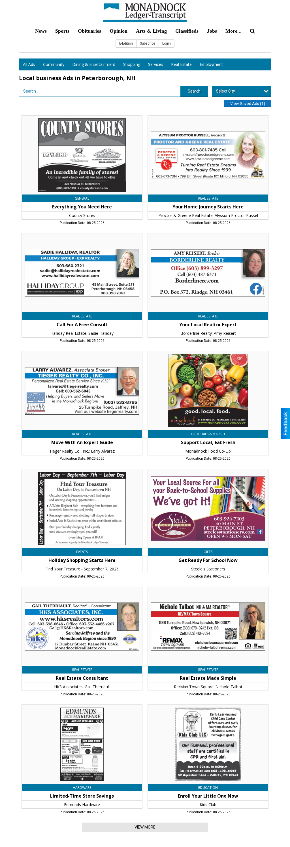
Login (166, 43)
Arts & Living (151, 31)
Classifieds (187, 31)
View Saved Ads (247, 103)
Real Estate (181, 64)
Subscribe (147, 43)
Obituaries (89, 31)
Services (155, 64)
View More (145, 827)
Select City (225, 91)
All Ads (29, 64)
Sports (62, 31)
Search (194, 91)
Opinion (118, 31)
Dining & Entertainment (93, 64)
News (41, 31)
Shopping (131, 64)
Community (53, 64)
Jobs (212, 31)
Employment (211, 64)
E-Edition (126, 43)
